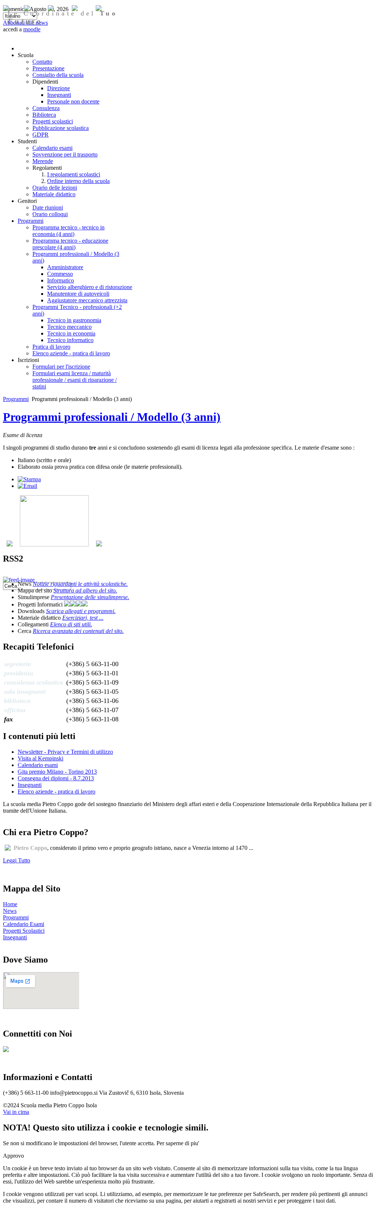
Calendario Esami (23, 924)
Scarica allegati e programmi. (81, 611)
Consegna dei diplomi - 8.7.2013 (56, 778)
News (10, 911)
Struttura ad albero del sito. (85, 590)
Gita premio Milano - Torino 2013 (57, 771)
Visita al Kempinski (40, 758)
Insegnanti (30, 785)
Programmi (16, 399)
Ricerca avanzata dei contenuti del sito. (78, 631)
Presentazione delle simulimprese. (90, 597)
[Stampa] (29, 479)
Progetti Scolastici (24, 931)
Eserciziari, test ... (82, 618)
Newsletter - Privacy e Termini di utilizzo (65, 752)
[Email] (27, 486)
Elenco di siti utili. (71, 624)
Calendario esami (38, 765)
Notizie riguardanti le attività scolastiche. (80, 584)
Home (10, 904)
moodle (31, 29)
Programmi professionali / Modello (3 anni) (112, 416)
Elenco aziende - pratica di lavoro (56, 791)
